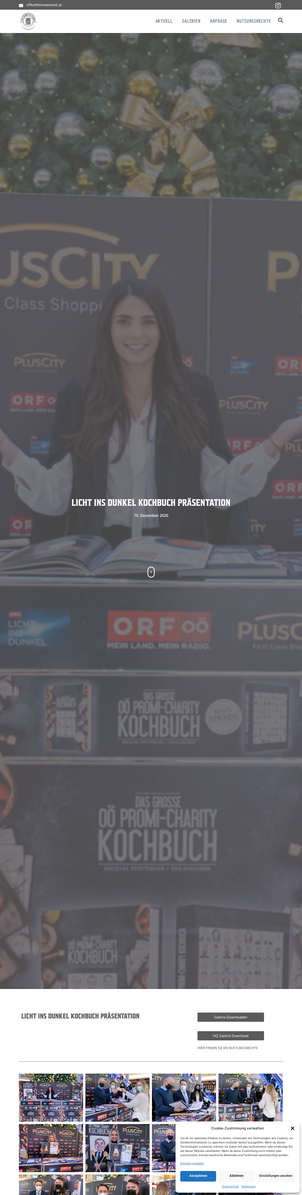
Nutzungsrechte (254, 21)
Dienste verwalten (192, 1163)
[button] (292, 1128)
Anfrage (218, 21)
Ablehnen (236, 1176)
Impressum (248, 1186)
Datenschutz (230, 1186)
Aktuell (164, 21)
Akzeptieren (198, 1176)
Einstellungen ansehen (275, 1176)
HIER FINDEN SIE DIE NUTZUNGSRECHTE (227, 1048)
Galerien (191, 21)
